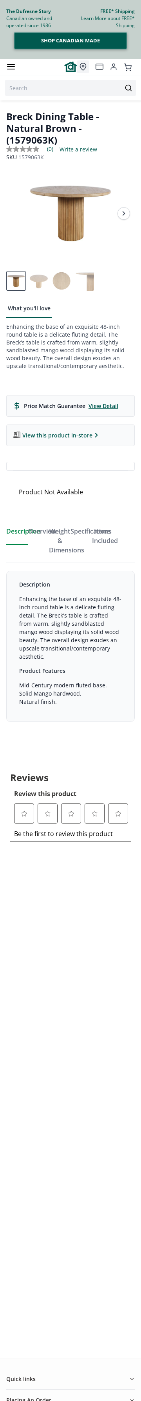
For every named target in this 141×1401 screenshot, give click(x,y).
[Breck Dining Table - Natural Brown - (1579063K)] (70, 213)
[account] (114, 67)
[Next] (124, 213)
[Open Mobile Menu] (11, 66)
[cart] (128, 66)
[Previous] (17, 213)
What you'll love (29, 308)
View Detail (103, 406)
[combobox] (70, 88)
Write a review (78, 149)
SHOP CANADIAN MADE (70, 40)
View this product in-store (57, 435)
